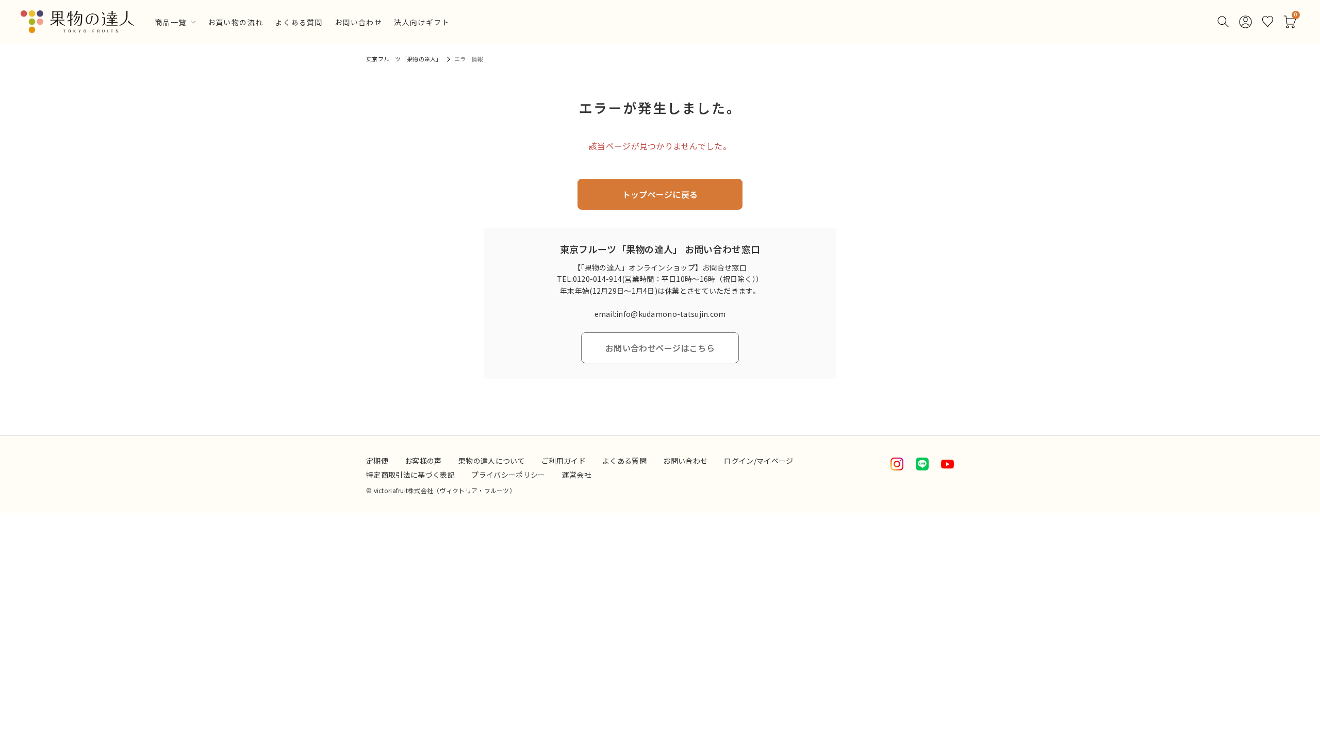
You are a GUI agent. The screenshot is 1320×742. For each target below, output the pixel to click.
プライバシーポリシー (508, 474)
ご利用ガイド (563, 461)
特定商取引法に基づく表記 (410, 474)
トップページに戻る (660, 194)
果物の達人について (491, 461)
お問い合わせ (358, 23)
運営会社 (576, 474)
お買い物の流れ (235, 23)
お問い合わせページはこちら (660, 348)
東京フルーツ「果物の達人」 (404, 59)
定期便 (377, 461)
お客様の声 (423, 461)
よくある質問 (298, 23)
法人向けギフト (422, 23)
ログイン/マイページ (759, 461)
